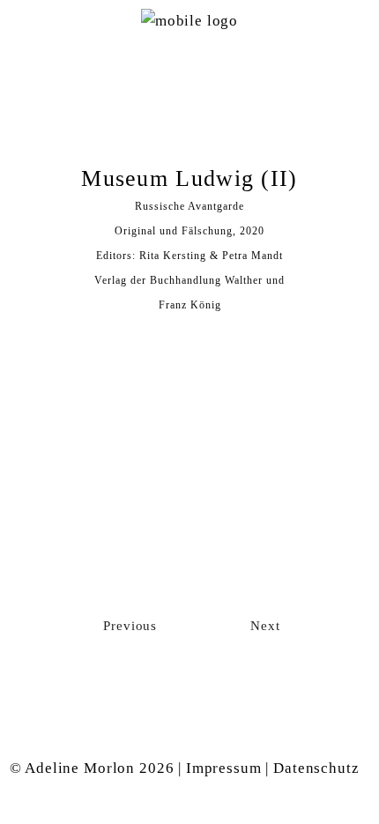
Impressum (224, 768)
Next (261, 626)
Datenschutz (316, 768)
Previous (132, 626)
